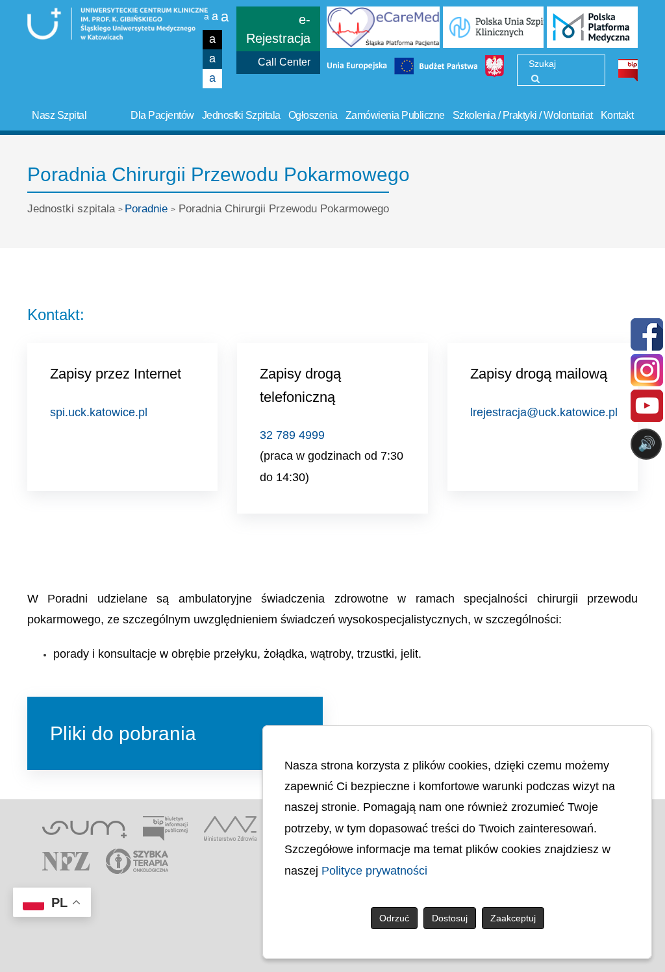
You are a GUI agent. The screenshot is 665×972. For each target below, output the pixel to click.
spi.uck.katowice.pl (98, 412)
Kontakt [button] (617, 115)
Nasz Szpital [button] (59, 115)
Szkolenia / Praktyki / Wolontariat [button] (523, 115)
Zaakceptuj (513, 918)
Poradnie (146, 209)
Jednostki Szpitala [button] (241, 115)
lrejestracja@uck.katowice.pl (544, 412)
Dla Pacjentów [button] (162, 115)
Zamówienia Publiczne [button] (395, 115)
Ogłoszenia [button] (313, 115)
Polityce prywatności (374, 870)
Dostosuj (450, 918)
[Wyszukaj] (535, 78)
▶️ (274, 495)
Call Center (284, 62)
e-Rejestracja (278, 28)
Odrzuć (394, 918)
